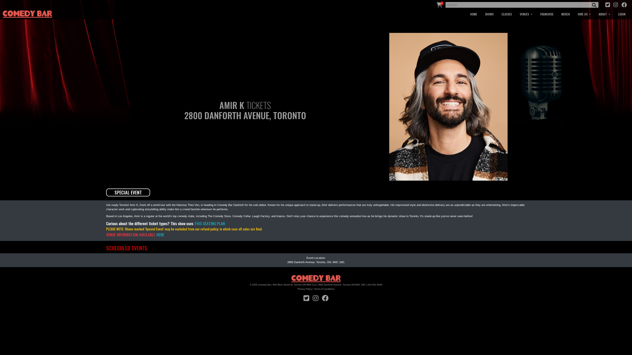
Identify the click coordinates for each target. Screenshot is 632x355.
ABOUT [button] (603, 14)
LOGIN (621, 14)
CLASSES (506, 14)
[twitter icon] (607, 4)
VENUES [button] (525, 14)
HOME (473, 14)
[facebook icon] (624, 4)
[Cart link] (439, 4)
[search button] (594, 5)
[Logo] (316, 279)
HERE (160, 234)
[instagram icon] (615, 4)
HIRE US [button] (583, 14)
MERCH (565, 14)
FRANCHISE (546, 14)
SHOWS (489, 14)
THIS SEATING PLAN (209, 223)
